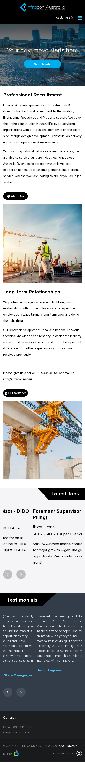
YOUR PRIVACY (67, 749)
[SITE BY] (16, 757)
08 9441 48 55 (47, 373)
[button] (7, 586)
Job (68, 17)
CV (58, 17)
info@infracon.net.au (17, 379)
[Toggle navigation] (80, 18)
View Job (11, 572)
